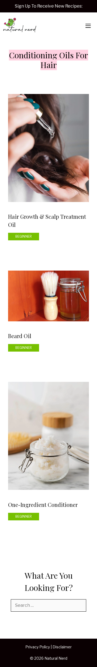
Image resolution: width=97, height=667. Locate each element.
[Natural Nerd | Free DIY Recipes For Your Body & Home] (20, 25)
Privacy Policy (37, 647)
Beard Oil (19, 335)
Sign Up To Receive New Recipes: (48, 6)
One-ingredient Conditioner (43, 504)
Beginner (23, 236)
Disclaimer (62, 647)
